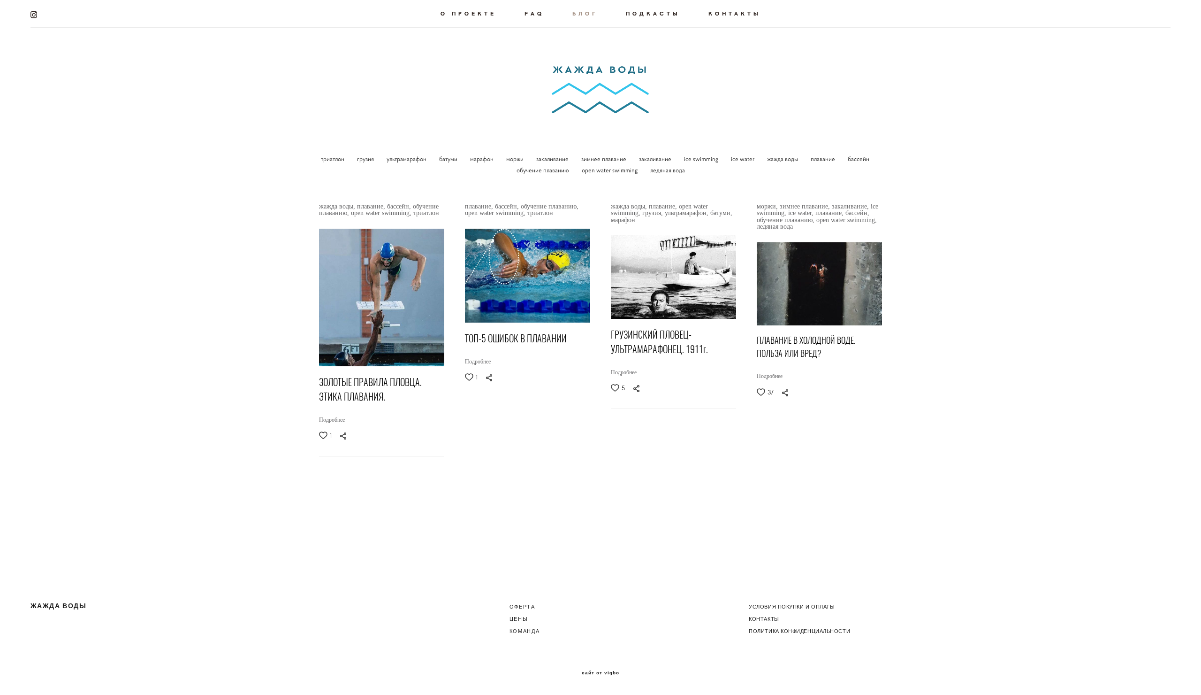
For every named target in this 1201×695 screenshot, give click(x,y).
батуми (449, 159)
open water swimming (610, 170)
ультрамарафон (407, 159)
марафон (482, 159)
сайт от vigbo (600, 673)
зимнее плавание (604, 159)
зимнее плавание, (806, 206)
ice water (743, 159)
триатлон (333, 159)
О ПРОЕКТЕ (468, 13)
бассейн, (400, 206)
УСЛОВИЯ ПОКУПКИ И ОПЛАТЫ (792, 607)
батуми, (721, 212)
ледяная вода (667, 170)
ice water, (801, 212)
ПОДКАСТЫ (653, 13)
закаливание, (851, 206)
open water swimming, (382, 212)
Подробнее (332, 420)
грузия (366, 159)
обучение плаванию (543, 170)
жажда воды (783, 159)
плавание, (372, 206)
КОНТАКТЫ (734, 13)
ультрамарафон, (687, 212)
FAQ (534, 13)
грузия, (653, 212)
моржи (515, 159)
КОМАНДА (524, 631)
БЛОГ (585, 13)
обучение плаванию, (549, 206)
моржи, (768, 206)
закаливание (553, 159)
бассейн (858, 159)
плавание (823, 159)
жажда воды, (338, 206)
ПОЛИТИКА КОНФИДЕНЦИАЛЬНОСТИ (799, 631)
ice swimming (702, 159)
